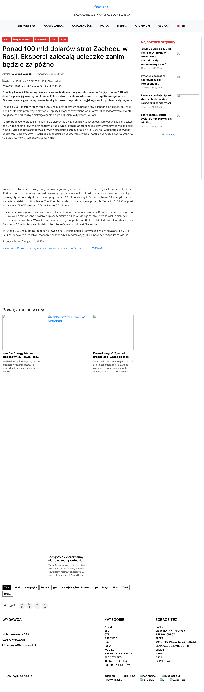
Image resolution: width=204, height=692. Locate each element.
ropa (95, 587)
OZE (106, 634)
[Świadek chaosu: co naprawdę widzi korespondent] (188, 81)
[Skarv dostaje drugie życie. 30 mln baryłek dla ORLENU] (188, 120)
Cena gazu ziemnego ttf (172, 645)
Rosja (105, 587)
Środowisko (113, 657)
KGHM (159, 653)
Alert (6, 39)
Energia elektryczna (119, 653)
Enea (158, 657)
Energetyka (41, 39)
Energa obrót (165, 634)
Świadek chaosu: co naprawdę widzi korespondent (153, 79)
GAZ (107, 642)
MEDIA (121, 25)
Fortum (45, 587)
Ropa (63, 39)
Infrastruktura (115, 661)
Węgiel (109, 649)
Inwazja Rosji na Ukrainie (75, 587)
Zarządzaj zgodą (19, 676)
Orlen (159, 649)
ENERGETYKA (26, 25)
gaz (55, 587)
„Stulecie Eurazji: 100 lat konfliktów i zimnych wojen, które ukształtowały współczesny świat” (156, 56)
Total (125, 587)
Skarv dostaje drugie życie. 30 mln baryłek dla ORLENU (156, 118)
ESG (106, 630)
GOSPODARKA (53, 25)
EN (183, 25)
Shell (115, 587)
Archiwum (142, 25)
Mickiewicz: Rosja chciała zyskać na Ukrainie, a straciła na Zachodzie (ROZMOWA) (52, 248)
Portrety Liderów (117, 665)
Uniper (7, 594)
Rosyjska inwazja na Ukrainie (176, 642)
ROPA (107, 645)
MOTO (104, 25)
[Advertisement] (68, 165)
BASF (17, 587)
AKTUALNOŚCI (81, 25)
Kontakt (110, 676)
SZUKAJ (163, 25)
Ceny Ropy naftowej (170, 630)
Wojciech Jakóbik (21, 73)
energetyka (31, 587)
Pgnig (159, 626)
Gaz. (54, 39)
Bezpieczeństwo (22, 39)
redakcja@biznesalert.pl (21, 645)
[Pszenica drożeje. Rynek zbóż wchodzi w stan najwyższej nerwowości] (188, 100)
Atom (108, 626)
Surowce (110, 638)
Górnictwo (163, 661)
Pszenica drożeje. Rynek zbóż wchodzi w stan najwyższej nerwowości (156, 99)
